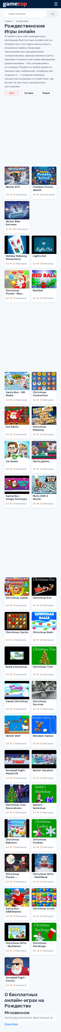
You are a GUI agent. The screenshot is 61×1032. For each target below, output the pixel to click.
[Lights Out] (44, 245)
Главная (8, 21)
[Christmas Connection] (44, 381)
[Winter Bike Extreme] (17, 210)
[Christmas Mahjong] (44, 415)
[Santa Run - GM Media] (17, 381)
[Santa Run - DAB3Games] (17, 897)
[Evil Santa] (17, 415)
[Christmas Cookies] (44, 828)
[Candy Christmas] (17, 690)
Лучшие (28, 93)
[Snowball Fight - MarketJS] (17, 759)
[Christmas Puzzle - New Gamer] (17, 279)
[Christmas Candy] (17, 586)
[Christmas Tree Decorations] (17, 794)
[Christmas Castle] (17, 621)
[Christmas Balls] (44, 621)
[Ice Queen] (17, 450)
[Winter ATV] (17, 176)
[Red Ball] (44, 279)
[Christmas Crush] (44, 897)
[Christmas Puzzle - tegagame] (17, 863)
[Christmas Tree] (44, 655)
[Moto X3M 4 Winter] (44, 485)
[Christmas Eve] (44, 586)
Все (11, 93)
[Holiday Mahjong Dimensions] (17, 245)
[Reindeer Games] (44, 724)
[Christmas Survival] (44, 690)
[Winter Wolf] (17, 724)
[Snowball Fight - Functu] (17, 966)
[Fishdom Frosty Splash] (44, 176)
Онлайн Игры (22, 21)
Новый (46, 93)
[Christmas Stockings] (44, 932)
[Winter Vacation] (44, 759)
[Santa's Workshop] (44, 794)
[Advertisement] (30, 129)
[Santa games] (44, 450)
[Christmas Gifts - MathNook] (44, 863)
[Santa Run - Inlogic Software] (17, 485)
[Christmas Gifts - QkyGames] (17, 932)
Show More (11, 1024)
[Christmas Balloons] (17, 828)
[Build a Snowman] (17, 655)
